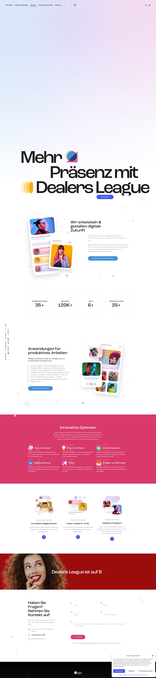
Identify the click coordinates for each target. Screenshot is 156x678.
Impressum (145, 674)
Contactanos (105, 197)
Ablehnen (131, 671)
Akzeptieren (119, 671)
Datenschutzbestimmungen (134, 674)
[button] (153, 656)
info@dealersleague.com (38, 638)
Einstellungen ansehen (146, 671)
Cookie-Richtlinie (123, 674)
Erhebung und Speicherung (88, 643)
